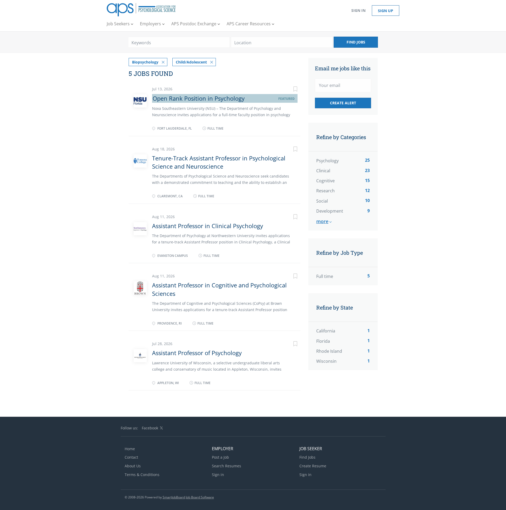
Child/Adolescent (191, 62)
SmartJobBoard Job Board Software (188, 497)
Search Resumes (226, 465)
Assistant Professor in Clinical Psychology (207, 226)
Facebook (150, 427)
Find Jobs (356, 42)
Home (130, 448)
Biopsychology (145, 62)
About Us (133, 465)
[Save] (290, 89)
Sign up (385, 10)
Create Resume (312, 465)
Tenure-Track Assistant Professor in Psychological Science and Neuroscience (218, 162)
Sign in (358, 10)
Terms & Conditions (142, 474)
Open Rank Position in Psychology (199, 98)
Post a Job (220, 457)
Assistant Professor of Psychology (197, 353)
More (322, 221)
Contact (131, 457)
